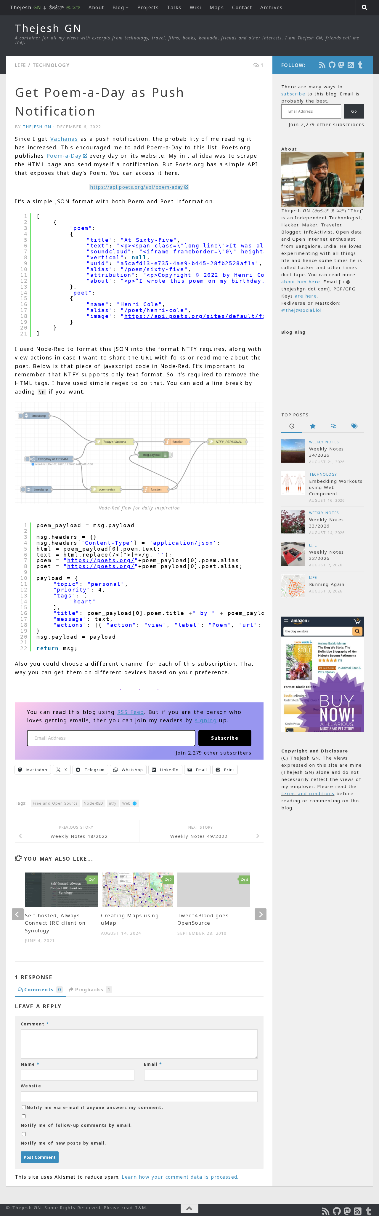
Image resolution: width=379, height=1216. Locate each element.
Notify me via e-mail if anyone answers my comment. (95, 1107)
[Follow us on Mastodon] (341, 64)
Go (354, 111)
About (96, 7)
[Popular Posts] (312, 426)
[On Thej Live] (360, 64)
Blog (118, 7)
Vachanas (64, 138)
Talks (174, 7)
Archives (271, 7)
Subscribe (225, 738)
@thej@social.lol (301, 310)
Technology (51, 65)
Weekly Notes (324, 442)
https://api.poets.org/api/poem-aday (136, 187)
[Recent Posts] (291, 426)
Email (153, 1064)
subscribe (293, 94)
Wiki (196, 7)
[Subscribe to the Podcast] (322, 64)
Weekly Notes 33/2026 (326, 523)
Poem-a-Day (64, 155)
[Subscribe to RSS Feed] (351, 64)
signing (206, 720)
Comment (35, 1024)
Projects (148, 7)
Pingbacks (92, 989)
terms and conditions (307, 793)
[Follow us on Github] (332, 64)
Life (20, 65)
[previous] (18, 914)
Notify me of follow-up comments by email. (76, 1125)
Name (30, 1064)
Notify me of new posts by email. (63, 1143)
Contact (242, 7)
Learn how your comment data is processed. (180, 1177)
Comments (42, 989)
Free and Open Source (55, 803)
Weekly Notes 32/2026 (326, 555)
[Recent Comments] (333, 426)
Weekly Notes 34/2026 (326, 452)
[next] (260, 914)
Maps (217, 7)
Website (31, 1086)
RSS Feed (130, 711)
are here (306, 296)
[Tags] (353, 426)
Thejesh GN (48, 28)
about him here (300, 282)
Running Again (327, 584)
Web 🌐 (129, 803)
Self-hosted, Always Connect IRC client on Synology (55, 923)
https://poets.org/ (100, 560)
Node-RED (94, 803)
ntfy (112, 803)
